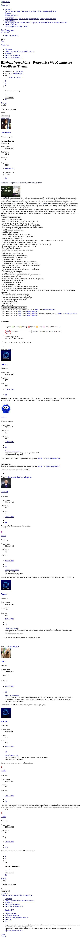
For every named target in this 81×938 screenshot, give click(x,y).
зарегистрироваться (53, 458)
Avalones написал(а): (12, 451)
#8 (6, 752)
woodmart (12, 77)
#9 (6, 801)
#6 (6, 624)
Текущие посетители (38, 22)
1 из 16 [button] (3, 105)
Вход (2, 41)
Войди (37, 309)
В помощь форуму (21, 26)
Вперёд (3, 103)
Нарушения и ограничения (14, 11)
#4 (6, 522)
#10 (6, 847)
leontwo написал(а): (12, 570)
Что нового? (9, 17)
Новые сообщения (11, 15)
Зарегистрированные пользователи (17, 22)
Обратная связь (10, 914)
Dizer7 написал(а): (11, 755)
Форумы (8, 13)
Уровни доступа (30, 11)
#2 (6, 395)
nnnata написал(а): (11, 628)
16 (6, 99)
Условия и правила (12, 915)
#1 (6, 178)
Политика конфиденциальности (16, 917)
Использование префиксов (46, 11)
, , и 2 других (20, 477)
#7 (6, 692)
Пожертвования (11, 24)
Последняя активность (48, 19)
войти (40, 458)
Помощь (8, 919)
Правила (8, 9)
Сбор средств (10, 26)
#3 (6, 447)
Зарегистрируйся (49, 309)
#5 (6, 566)
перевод (19, 77)
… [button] (6, 87)
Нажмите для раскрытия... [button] (14, 455)
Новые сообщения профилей (29, 19)
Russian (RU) (9, 910)
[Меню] (2, 4)
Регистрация (5, 45)
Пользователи (10, 21)
